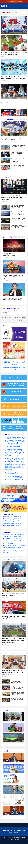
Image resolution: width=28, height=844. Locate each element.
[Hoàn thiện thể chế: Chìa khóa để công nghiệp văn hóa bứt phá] (14, 238)
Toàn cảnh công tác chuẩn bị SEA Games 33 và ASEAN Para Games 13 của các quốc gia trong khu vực (14, 547)
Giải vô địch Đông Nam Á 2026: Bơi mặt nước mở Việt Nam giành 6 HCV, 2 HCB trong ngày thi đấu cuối (13, 28)
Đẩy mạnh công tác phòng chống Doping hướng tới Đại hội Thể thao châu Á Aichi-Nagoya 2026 (12, 197)
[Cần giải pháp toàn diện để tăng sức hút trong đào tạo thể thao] (14, 585)
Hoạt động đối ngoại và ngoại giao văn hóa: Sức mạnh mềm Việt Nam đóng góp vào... (13, 277)
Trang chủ (5, 830)
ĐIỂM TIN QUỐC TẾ (7, 532)
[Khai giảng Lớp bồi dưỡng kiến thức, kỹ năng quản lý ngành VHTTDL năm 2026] (6, 694)
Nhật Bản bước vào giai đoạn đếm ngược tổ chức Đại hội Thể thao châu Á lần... (18, 220)
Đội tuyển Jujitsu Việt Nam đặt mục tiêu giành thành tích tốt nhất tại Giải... (18, 167)
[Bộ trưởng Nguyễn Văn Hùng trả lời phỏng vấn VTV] (13, 713)
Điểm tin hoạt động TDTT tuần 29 (12, 525)
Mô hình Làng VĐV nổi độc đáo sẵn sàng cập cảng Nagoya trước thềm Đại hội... (18, 213)
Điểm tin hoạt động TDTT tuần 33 (12, 517)
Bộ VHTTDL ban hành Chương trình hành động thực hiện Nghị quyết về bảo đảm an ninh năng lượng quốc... (13, 640)
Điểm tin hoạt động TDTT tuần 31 (12, 521)
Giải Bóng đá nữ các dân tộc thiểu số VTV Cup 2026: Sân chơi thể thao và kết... (18, 147)
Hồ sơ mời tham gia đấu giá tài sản (11, 12)
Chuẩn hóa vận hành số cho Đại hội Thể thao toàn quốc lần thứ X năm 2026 (17, 153)
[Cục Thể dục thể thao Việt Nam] (4, 6)
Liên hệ (16, 832)
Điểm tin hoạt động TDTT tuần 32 (12, 519)
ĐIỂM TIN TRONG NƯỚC (8, 514)
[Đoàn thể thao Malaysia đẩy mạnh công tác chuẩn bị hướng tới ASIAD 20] (5, 207)
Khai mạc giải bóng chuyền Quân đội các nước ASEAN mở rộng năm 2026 (18, 160)
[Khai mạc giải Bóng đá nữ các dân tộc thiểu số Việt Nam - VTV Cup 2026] (14, 128)
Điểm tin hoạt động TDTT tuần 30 (12, 523)
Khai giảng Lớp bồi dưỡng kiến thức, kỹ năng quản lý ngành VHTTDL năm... (17, 693)
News (19, 830)
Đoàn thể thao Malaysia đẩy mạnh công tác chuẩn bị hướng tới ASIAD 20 (18, 206)
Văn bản (13, 830)
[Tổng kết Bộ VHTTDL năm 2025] (13, 723)
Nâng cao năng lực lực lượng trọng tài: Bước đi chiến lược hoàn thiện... (17, 687)
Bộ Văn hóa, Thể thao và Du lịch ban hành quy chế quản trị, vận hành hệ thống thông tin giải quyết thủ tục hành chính (14, 571)
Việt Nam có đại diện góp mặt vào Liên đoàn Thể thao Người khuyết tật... (17, 681)
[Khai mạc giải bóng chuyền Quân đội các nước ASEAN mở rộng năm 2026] (5, 160)
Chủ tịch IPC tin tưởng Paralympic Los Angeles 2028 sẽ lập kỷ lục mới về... (18, 226)
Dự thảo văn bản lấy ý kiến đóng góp (12, 308)
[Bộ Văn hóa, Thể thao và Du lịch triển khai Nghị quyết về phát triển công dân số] (14, 607)
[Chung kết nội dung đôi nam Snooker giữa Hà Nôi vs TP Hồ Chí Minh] (13, 734)
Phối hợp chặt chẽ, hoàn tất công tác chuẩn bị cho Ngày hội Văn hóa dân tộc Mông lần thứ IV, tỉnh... (12, 672)
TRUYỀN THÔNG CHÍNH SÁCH (9, 560)
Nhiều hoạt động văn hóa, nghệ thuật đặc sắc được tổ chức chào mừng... (17, 699)
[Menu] (26, 6)
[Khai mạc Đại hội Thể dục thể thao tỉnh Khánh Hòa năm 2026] (14, 91)
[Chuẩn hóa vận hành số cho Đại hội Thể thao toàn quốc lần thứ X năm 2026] (5, 154)
